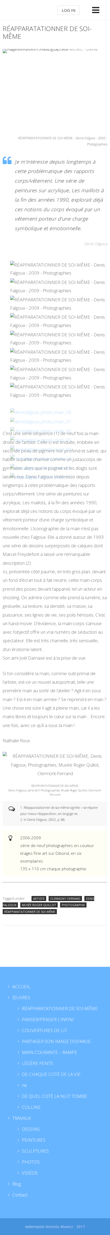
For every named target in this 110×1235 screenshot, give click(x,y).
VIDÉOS (30, 1173)
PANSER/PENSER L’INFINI (48, 1019)
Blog (16, 1184)
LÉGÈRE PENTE (37, 1063)
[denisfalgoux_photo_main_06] (40, 431)
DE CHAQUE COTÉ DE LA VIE (51, 1074)
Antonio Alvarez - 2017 (65, 1226)
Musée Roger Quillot (39, 905)
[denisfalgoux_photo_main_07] (40, 421)
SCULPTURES (35, 1151)
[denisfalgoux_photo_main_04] (40, 449)
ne (24, 1085)
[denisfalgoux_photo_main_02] (40, 468)
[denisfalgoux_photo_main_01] (40, 477)
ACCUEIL (21, 986)
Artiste (39, 899)
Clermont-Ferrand (65, 899)
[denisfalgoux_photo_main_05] (40, 440)
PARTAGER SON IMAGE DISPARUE (56, 1041)
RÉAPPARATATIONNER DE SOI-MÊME (29, 912)
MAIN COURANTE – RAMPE (49, 1052)
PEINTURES (33, 1140)
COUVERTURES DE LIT (44, 1030)
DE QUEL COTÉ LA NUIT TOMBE (54, 1096)
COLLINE (31, 1107)
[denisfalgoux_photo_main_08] (40, 412)
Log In (68, 10)
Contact (20, 1195)
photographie (73, 905)
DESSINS (31, 1129)
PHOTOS (31, 1162)
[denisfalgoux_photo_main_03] (40, 458)
